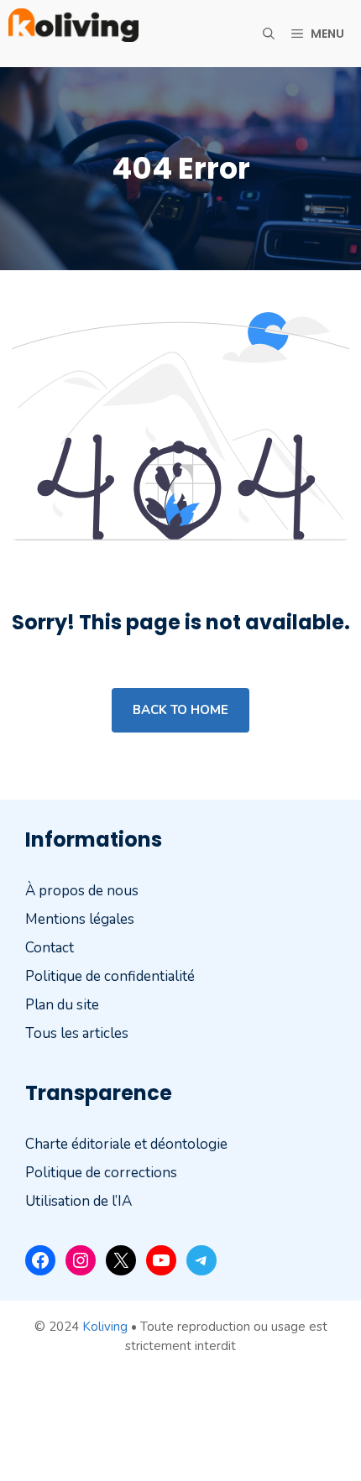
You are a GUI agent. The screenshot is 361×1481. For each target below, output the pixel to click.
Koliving (105, 1326)
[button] (268, 33)
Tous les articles (76, 1033)
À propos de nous (82, 890)
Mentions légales (79, 919)
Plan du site (62, 1004)
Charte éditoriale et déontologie (126, 1143)
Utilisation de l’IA (78, 1200)
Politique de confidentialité (110, 976)
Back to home (180, 709)
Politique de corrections (101, 1171)
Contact (49, 947)
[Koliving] (73, 33)
